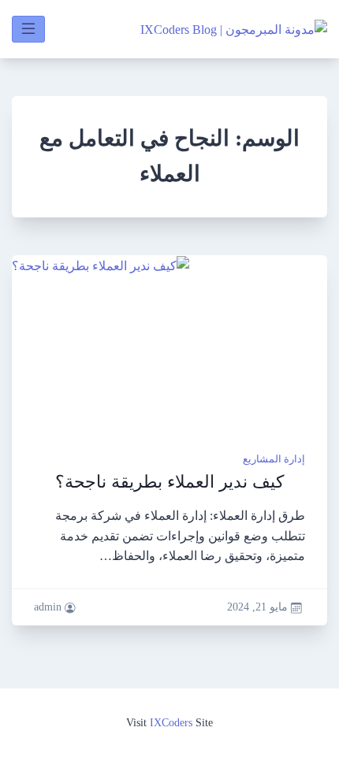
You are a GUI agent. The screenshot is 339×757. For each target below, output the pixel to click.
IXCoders (171, 722)
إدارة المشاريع (274, 459)
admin (47, 607)
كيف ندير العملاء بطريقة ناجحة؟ (169, 482)
